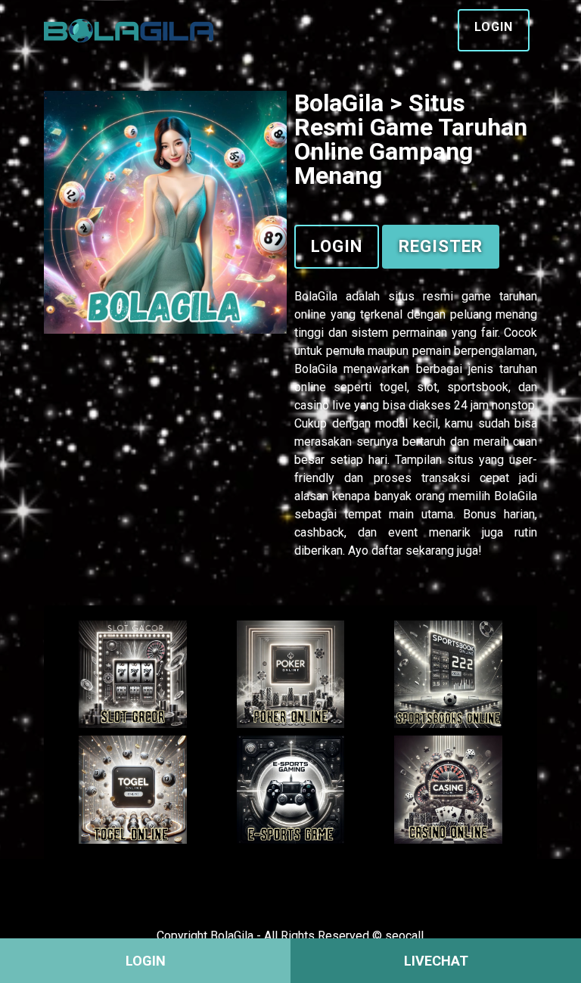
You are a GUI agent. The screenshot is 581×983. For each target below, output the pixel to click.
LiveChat (436, 961)
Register (441, 246)
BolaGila (315, 296)
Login (493, 27)
